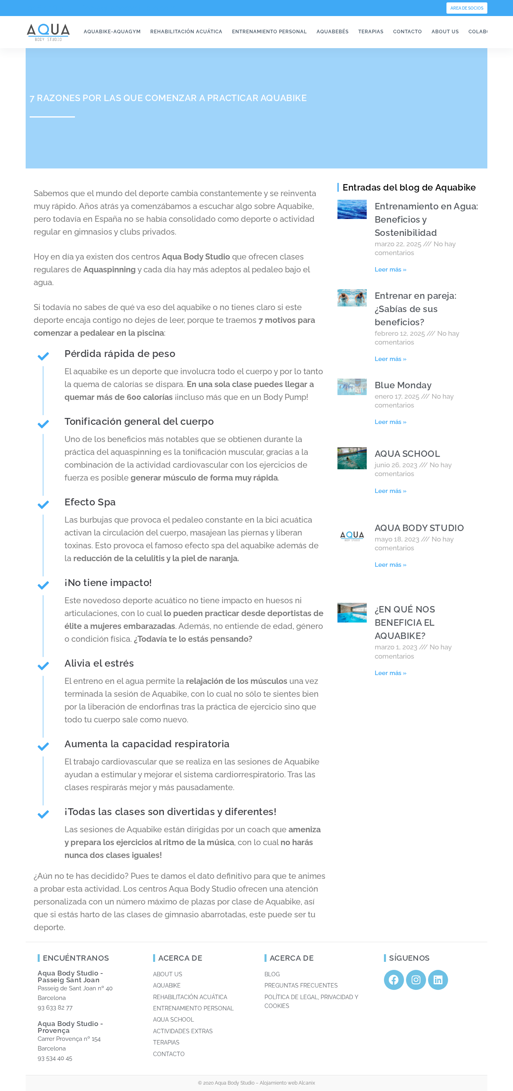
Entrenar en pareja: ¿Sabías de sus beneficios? (415, 308)
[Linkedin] (438, 980)
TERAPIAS (371, 31)
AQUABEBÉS (333, 31)
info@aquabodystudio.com (125, 8)
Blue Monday (403, 385)
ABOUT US (445, 31)
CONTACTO (407, 31)
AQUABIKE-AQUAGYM (112, 31)
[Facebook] (394, 980)
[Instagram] (416, 980)
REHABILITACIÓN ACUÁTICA (186, 31)
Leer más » (390, 269)
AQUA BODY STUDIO (420, 528)
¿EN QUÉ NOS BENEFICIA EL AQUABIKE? (405, 622)
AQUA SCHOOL (407, 453)
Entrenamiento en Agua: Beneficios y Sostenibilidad (427, 219)
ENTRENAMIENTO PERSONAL (269, 31)
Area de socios (466, 8)
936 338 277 (49, 8)
